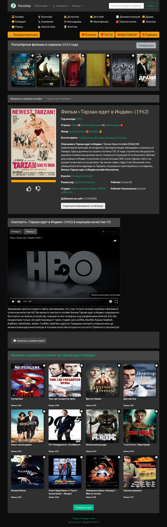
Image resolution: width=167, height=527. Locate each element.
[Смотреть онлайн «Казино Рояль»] (27, 471)
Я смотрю (110, 231)
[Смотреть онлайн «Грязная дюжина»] (139, 471)
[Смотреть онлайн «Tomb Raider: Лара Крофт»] (139, 425)
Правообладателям (83, 518)
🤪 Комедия (19, 21)
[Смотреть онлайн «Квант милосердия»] (27, 425)
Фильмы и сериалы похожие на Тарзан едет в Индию (53, 355)
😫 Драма (147, 16)
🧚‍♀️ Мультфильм (98, 21)
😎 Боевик (18, 16)
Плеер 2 (30, 231)
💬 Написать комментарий (29, 340)
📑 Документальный (124, 16)
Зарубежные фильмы (91, 137)
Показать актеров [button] (82, 175)
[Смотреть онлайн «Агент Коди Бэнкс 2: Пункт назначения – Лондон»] (65, 471)
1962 (79, 118)
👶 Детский (97, 16)
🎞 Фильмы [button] (41, 5)
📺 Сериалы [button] (60, 5)
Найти (151, 5)
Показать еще (83, 507)
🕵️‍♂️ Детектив (71, 16)
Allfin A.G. (67, 192)
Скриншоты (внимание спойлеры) (83, 205)
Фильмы (109, 137)
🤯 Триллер (149, 21)
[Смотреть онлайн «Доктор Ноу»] (139, 380)
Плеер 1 (16, 231)
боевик (94, 131)
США (74, 125)
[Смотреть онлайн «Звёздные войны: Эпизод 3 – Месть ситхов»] (102, 471)
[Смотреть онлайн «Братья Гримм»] (102, 380)
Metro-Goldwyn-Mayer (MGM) (88, 188)
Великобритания (91, 125)
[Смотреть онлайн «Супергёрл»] (27, 380)
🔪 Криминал (45, 21)
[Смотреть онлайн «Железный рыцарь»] (102, 425)
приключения (77, 131)
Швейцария (113, 125)
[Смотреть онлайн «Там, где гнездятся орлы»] (65, 380)
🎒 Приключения (124, 21)
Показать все (146, 45)
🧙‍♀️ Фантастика (46, 26)
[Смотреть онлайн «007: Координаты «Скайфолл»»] (65, 425)
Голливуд (121, 137)
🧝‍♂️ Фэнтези (70, 26)
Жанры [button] (76, 5)
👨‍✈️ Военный (45, 16)
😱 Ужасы (17, 26)
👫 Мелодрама (72, 21)
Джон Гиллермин (85, 182)
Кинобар (24, 6)
